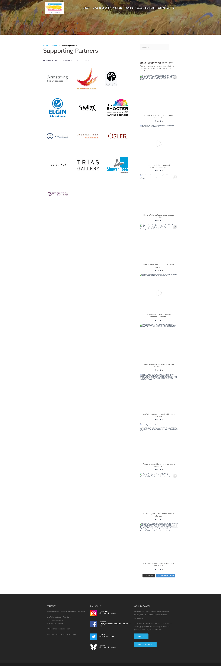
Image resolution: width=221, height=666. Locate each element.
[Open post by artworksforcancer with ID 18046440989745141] (159, 393)
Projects (117, 8)
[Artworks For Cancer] (54, 8)
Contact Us (164, 8)
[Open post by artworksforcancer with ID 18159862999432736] (159, 343)
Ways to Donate (101, 8)
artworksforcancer (158, 77)
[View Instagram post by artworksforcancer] (175, 110)
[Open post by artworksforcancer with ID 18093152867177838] (159, 243)
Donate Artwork (145, 644)
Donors (129, 8)
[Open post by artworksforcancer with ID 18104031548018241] (159, 94)
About (86, 8)
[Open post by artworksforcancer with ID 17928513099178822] (159, 542)
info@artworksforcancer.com (58, 629)
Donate (141, 636)
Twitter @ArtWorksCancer (106, 635)
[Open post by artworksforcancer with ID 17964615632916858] (159, 293)
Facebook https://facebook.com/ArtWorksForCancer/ (115, 624)
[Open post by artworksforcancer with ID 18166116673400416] (159, 492)
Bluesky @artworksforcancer (107, 646)
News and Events (145, 8)
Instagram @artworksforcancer (107, 612)
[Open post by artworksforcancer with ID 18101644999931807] (159, 442)
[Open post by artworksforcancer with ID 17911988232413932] (159, 144)
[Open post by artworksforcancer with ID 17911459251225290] (159, 193)
